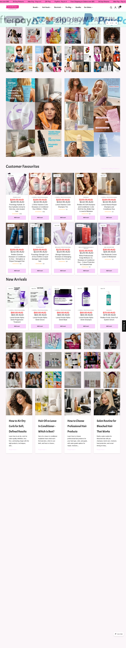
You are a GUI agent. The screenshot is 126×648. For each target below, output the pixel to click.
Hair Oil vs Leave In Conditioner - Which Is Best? (47, 420)
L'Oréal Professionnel (40, 190)
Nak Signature (109, 240)
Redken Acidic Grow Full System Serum (109, 312)
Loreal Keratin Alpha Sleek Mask (63, 312)
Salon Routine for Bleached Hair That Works (106, 420)
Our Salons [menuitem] (87, 7)
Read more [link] (12, 443)
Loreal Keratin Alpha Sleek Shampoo (86, 312)
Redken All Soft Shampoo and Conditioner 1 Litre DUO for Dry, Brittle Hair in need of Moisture (86, 201)
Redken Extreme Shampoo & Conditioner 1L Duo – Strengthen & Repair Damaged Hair (17, 251)
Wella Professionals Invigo (86, 241)
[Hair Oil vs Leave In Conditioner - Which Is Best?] (48, 395)
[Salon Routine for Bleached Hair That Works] (107, 395)
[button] (39, 629)
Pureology (17, 190)
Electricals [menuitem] (57, 7)
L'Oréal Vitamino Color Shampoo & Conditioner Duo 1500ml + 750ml (40, 200)
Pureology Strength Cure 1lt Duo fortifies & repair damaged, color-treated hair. (40, 251)
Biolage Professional (63, 240)
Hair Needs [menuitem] (46, 7)
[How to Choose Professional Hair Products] (77, 395)
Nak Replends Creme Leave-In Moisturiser (109, 249)
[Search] (111, 7)
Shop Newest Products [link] (111, 275)
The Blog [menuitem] (68, 7)
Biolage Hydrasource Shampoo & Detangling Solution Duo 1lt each (63, 250)
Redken (86, 190)
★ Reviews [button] (124, 326)
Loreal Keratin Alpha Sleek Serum (40, 312)
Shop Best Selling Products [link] (110, 162)
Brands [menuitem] (35, 7)
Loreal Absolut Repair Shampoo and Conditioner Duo (109, 200)
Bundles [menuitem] (78, 7)
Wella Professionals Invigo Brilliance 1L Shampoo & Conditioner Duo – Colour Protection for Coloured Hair (86, 253)
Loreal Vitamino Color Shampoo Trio (63, 199)
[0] (118, 7)
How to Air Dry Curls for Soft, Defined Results (17, 420)
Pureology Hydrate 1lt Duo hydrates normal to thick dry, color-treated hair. (17, 201)
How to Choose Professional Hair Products (77, 420)
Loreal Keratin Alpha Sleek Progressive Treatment (17, 313)
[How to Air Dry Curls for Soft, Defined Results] (19, 395)
